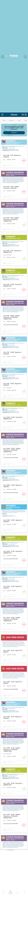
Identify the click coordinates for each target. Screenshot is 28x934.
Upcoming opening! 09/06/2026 (10, 457)
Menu (7, 56)
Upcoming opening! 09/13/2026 (10, 324)
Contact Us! (14, 132)
